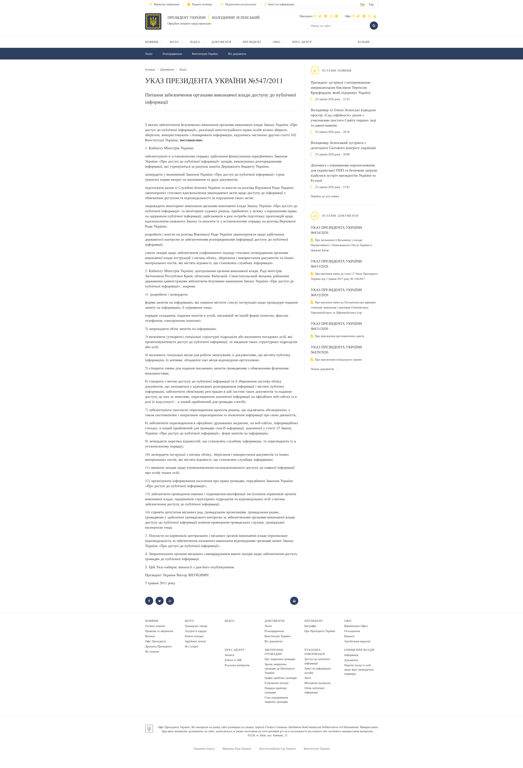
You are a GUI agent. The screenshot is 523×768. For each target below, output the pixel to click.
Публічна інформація (314, 652)
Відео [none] (195, 42)
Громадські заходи (196, 626)
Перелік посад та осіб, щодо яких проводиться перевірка (358, 669)
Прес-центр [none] (302, 42)
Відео (230, 621)
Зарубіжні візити (195, 641)
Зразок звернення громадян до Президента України (280, 668)
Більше (364, 42)
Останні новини (155, 626)
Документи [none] (221, 42)
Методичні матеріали (317, 683)
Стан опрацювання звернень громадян (276, 699)
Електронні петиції (276, 683)
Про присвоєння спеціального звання (337, 359)
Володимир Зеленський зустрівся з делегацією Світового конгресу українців (343, 145)
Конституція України (205, 54)
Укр (362, 4)
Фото (189, 621)
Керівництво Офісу (356, 626)
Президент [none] (252, 42)
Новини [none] (152, 42)
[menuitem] (155, 42)
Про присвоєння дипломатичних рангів (339, 336)
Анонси (229, 655)
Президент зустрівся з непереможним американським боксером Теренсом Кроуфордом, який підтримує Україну (341, 87)
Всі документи (237, 54)
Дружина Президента (158, 646)
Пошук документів (323, 369)
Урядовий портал (204, 748)
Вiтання (150, 636)
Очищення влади (359, 650)
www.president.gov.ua (274, 731)
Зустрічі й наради (196, 631)
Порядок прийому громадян (276, 690)
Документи (167, 69)
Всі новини (152, 651)
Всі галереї (191, 646)
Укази (148, 54)
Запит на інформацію (281, 4)
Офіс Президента (155, 641)
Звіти (307, 678)
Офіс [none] (277, 42)
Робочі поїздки (194, 636)
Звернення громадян (274, 652)
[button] (321, 16)
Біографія (310, 626)
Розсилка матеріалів (237, 665)
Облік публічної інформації (314, 690)
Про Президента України (319, 631)
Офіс (348, 621)
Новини (151, 621)
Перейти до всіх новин (325, 196)
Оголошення (352, 631)
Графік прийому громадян (281, 678)
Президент (313, 621)
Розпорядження (172, 54)
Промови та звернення (159, 631)
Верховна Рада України (237, 748)
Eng (371, 4)
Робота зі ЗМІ (233, 660)
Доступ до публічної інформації (317, 661)
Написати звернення (166, 4)
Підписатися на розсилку (240, 4)
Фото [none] (175, 42)
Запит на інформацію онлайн (317, 670)
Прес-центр (235, 650)
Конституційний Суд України (277, 748)
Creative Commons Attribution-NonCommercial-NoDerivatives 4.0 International (312, 727)
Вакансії (349, 636)
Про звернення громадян (280, 659)
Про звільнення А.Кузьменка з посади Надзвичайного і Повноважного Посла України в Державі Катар (341, 245)
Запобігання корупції (357, 641)
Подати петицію (202, 4)
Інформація (351, 655)
